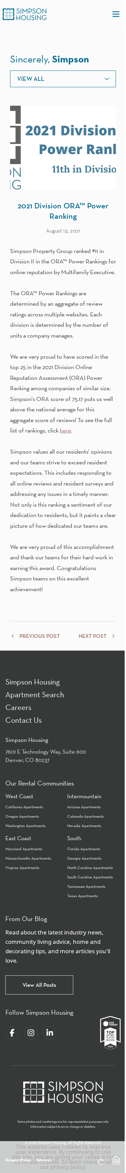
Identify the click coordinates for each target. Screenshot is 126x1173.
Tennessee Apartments (86, 886)
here (65, 430)
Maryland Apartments (23, 848)
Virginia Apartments (22, 867)
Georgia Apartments (84, 858)
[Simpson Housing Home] (24, 14)
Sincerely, (49, 59)
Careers (18, 707)
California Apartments (24, 806)
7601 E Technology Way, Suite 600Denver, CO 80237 (45, 756)
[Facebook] (12, 1032)
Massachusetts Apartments (28, 858)
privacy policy (68, 1167)
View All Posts (39, 984)
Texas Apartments (82, 895)
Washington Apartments (25, 825)
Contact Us (23, 720)
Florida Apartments (83, 848)
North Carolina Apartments (90, 867)
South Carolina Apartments (90, 876)
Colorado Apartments (85, 816)
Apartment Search (34, 694)
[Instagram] (31, 1032)
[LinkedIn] (49, 1032)
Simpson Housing (32, 681)
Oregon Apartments (22, 816)
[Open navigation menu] (116, 14)
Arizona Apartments (84, 806)
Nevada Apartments (84, 825)
